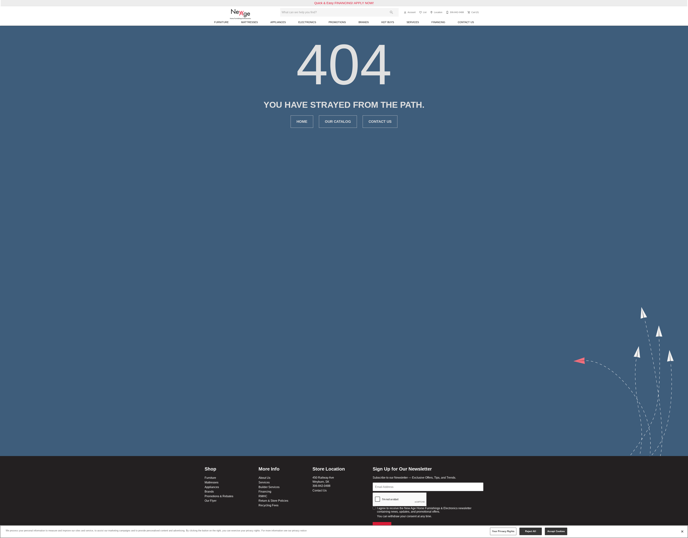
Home (302, 121)
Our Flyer (210, 500)
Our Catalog (338, 121)
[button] (405, 12)
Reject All (530, 531)
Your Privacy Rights (503, 531)
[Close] (682, 531)
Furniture (221, 22)
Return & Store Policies (273, 500)
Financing (438, 22)
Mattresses (249, 22)
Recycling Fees (268, 505)
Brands (364, 22)
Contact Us (466, 22)
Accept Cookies (556, 531)
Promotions (337, 22)
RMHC (263, 496)
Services (413, 22)
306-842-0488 (321, 485)
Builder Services (269, 487)
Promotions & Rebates (219, 496)
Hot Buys (387, 22)
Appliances (278, 22)
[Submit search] (391, 12)
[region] (344, 531)
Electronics (307, 22)
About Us (264, 477)
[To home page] (240, 12)
